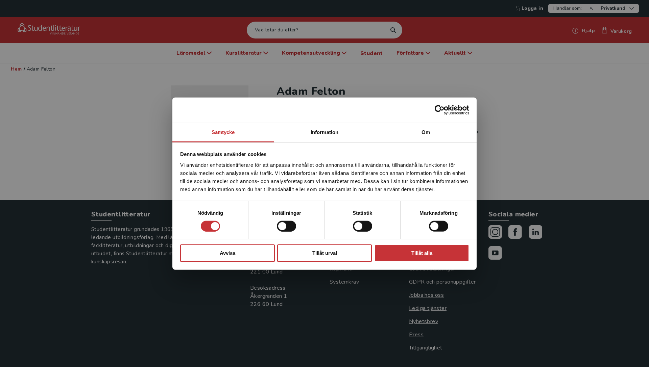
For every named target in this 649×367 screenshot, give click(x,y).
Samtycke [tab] (223, 132)
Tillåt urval (324, 253)
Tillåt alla (421, 253)
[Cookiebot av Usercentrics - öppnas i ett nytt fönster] (439, 110)
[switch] (286, 226)
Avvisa (227, 253)
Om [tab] (426, 132)
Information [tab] (324, 132)
